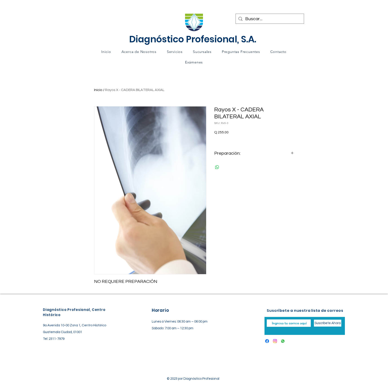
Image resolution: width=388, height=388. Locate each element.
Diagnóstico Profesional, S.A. (192, 39)
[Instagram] (275, 341)
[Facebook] (267, 341)
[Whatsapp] (282, 341)
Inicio (98, 90)
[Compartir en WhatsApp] (217, 167)
